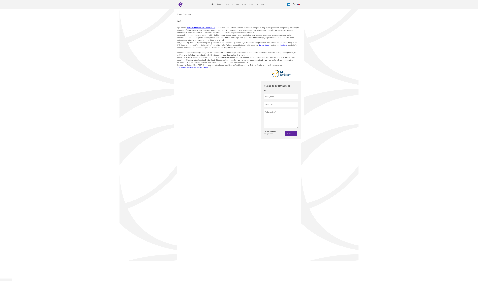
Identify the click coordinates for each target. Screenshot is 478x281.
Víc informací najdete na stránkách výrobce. (193, 67)
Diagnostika (241, 4)
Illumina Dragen (264, 45)
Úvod (179, 14)
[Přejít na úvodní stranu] (212, 4)
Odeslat (291, 134)
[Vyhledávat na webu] (294, 4)
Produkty (229, 4)
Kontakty (260, 4)
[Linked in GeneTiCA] (288, 4)
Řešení (219, 4)
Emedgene (283, 45)
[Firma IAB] (281, 78)
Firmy (251, 4)
